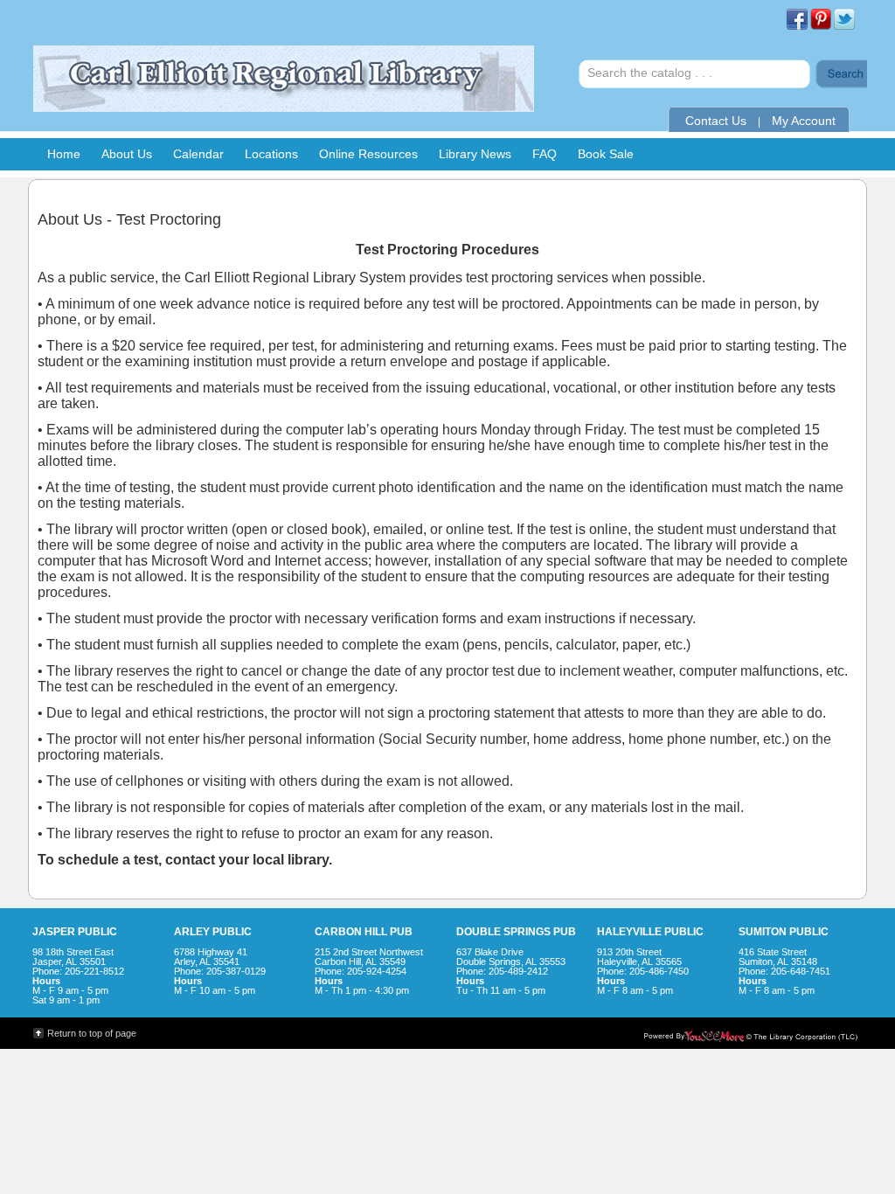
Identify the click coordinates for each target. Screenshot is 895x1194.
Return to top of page (91, 1033)
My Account (804, 121)
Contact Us (715, 121)
